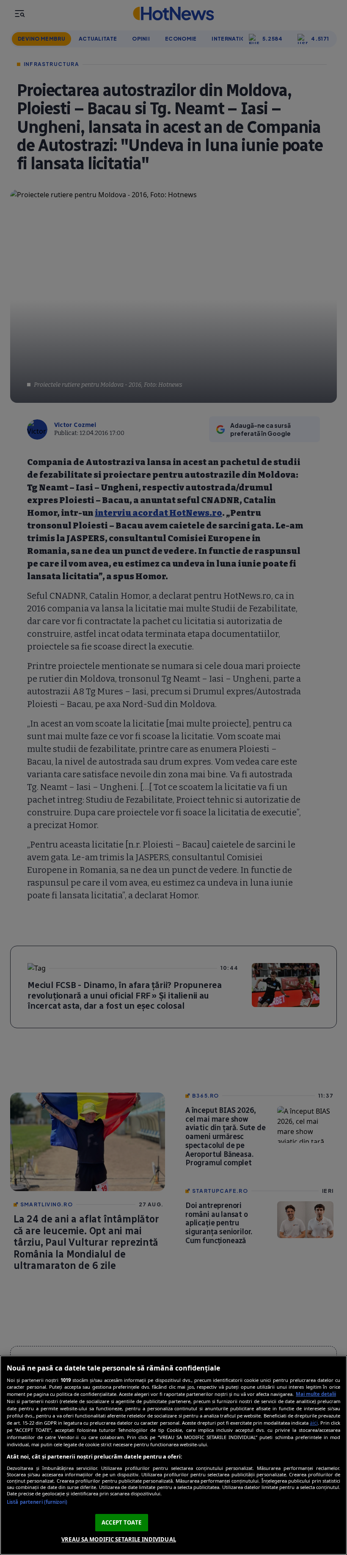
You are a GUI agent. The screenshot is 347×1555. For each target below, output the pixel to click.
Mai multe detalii (316, 1394)
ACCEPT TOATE (121, 1522)
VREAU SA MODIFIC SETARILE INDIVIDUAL (118, 1539)
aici (314, 1422)
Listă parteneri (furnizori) (37, 1502)
